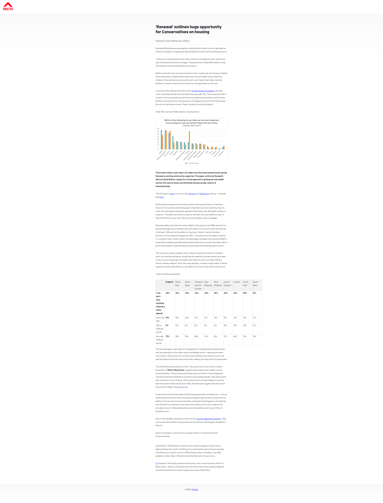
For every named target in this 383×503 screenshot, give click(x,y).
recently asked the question (209, 418)
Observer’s (204, 193)
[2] (186, 387)
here (172, 193)
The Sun (192, 193)
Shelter (195, 489)
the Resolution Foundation (203, 90)
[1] (179, 274)
